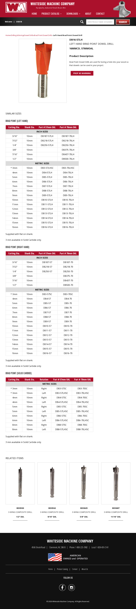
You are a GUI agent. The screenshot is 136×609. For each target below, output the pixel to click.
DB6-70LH (68, 181)
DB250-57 (47, 271)
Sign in (19, 21)
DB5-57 (47, 303)
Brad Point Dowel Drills (43, 35)
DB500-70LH (68, 158)
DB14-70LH (68, 218)
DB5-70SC (83, 406)
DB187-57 (47, 262)
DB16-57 (47, 353)
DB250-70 (68, 271)
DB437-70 (68, 280)
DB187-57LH (47, 136)
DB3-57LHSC (47, 167)
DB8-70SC (83, 424)
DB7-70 (68, 312)
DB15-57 (47, 348)
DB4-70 (68, 298)
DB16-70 (68, 353)
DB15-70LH (68, 222)
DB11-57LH (47, 204)
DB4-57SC (62, 397)
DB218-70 (68, 266)
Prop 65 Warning (82, 73)
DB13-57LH (47, 213)
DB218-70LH (68, 140)
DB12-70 (68, 335)
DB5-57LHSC (61, 411)
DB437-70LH (68, 154)
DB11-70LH (68, 204)
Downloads (73, 13)
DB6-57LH (47, 181)
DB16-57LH (47, 227)
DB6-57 (47, 307)
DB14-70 (68, 344)
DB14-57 (47, 344)
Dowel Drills (28, 35)
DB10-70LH (68, 199)
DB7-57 (47, 312)
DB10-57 (47, 326)
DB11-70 (68, 330)
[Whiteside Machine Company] (16, 7)
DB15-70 (68, 348)
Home (34, 13)
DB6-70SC (83, 415)
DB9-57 (47, 321)
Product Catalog (51, 13)
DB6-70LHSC (82, 420)
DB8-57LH (47, 190)
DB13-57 (47, 339)
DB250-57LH (47, 145)
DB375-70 (68, 275)
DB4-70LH (68, 172)
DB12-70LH (68, 208)
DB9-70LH (68, 195)
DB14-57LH (47, 218)
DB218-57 (47, 266)
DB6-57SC (62, 415)
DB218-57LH (47, 140)
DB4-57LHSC (61, 402)
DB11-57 (47, 330)
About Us (85, 569)
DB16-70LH (68, 227)
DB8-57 (47, 316)
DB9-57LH (47, 195)
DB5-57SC (62, 406)
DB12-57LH (47, 208)
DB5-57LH (47, 177)
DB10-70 (68, 326)
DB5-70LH (68, 177)
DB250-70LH (68, 145)
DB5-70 (68, 303)
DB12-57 (47, 335)
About (88, 13)
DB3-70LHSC (68, 167)
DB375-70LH (68, 149)
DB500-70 (68, 285)
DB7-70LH (68, 186)
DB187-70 (68, 262)
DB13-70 (68, 339)
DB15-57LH (47, 222)
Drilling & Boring (17, 35)
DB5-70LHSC (82, 411)
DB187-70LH (68, 136)
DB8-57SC (62, 424)
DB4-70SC (83, 397)
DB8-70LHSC (82, 429)
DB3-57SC (47, 294)
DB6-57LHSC (61, 420)
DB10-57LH (47, 199)
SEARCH (123, 22)
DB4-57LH (47, 172)
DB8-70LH (68, 190)
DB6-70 (68, 307)
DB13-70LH (68, 213)
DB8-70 (68, 316)
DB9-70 (68, 321)
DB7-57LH (47, 186)
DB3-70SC (68, 294)
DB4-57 (47, 298)
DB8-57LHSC (61, 429)
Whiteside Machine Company (63, 601)
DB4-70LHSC (82, 402)
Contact (100, 13)
